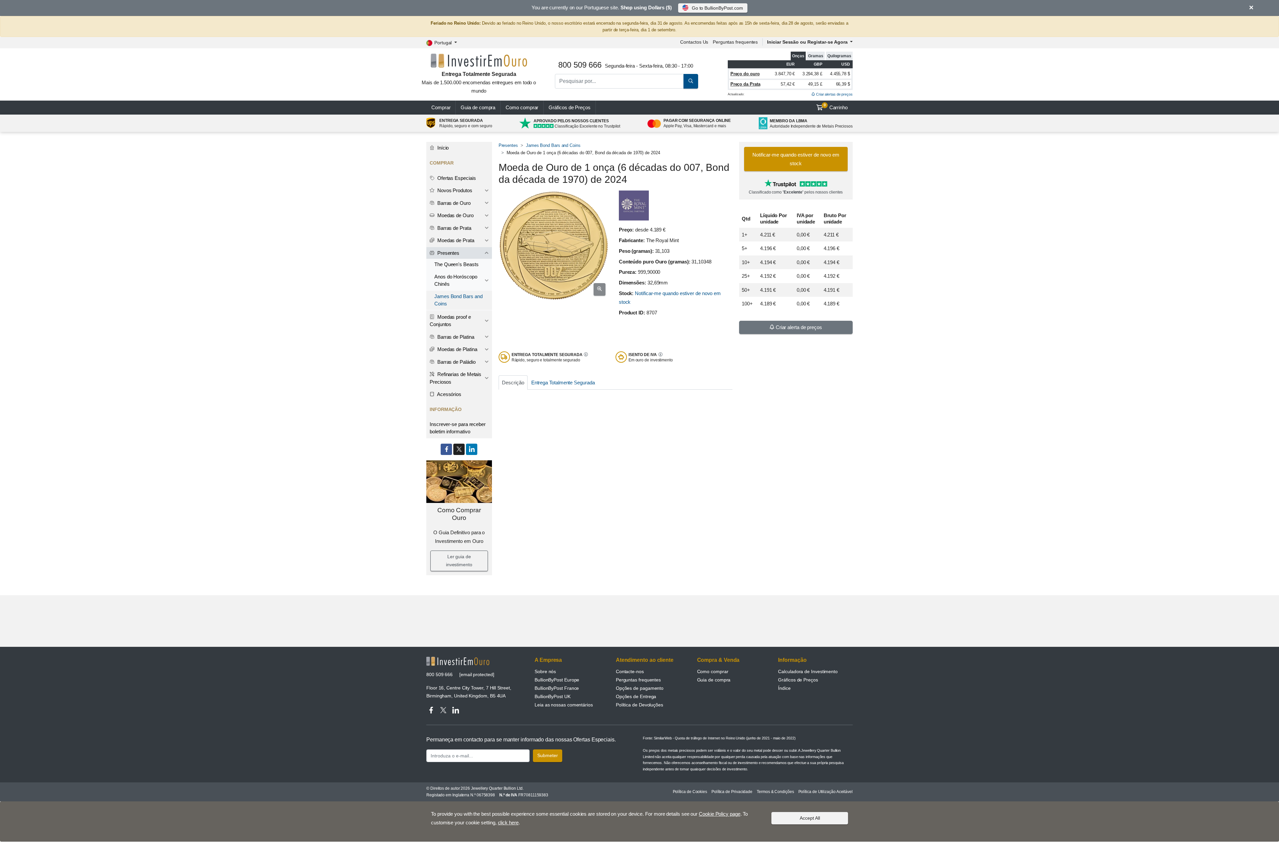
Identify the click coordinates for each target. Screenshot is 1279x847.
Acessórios (448, 394)
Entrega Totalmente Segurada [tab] (563, 382)
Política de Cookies (690, 791)
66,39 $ (843, 84)
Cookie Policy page (719, 814)
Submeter (547, 755)
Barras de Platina (455, 337)
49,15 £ (815, 84)
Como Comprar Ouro (459, 514)
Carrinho (836, 106)
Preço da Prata (745, 84)
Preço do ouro (745, 73)
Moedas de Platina (456, 349)
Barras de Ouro (453, 203)
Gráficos (570, 107)
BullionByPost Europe (557, 679)
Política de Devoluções (639, 704)
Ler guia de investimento (459, 560)
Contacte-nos (630, 671)
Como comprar (522, 107)
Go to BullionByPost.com (717, 8)
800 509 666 (439, 674)
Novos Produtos (454, 190)
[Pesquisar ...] (690, 81)
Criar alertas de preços (834, 94)
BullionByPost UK (553, 696)
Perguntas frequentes (735, 42)
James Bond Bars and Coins (553, 145)
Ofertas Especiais (456, 178)
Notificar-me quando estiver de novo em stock (795, 159)
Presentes (508, 145)
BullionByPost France (557, 688)
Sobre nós (545, 671)
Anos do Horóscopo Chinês (455, 280)
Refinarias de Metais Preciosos (455, 378)
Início (442, 148)
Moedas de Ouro (455, 215)
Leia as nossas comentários (564, 704)
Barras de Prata (453, 228)
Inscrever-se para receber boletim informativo (458, 428)
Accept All (810, 817)
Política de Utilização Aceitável (825, 791)
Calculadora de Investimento (808, 671)
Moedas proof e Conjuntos (450, 320)
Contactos (694, 42)
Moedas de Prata (455, 240)
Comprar (440, 107)
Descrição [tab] (513, 382)
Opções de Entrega (636, 696)
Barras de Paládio (456, 362)
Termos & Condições (775, 791)
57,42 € (788, 84)
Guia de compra (478, 107)
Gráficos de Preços (798, 679)
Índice (784, 688)
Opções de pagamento (639, 688)
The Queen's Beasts (456, 264)
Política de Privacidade (731, 791)
